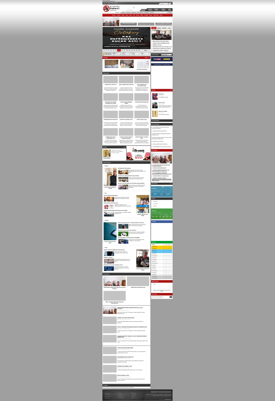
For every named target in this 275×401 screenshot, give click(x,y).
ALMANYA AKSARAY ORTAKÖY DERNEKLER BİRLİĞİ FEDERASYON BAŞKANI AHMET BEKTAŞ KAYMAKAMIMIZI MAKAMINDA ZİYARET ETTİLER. (162, 179)
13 (134, 50)
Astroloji (120, 393)
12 (131, 50)
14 (136, 50)
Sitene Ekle (107, 396)
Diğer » (161, 15)
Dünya (153, 28)
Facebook (134, 394)
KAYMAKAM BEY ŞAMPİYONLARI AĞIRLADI (162, 48)
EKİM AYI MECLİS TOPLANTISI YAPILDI (161, 41)
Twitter (133, 396)
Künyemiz (134, 393)
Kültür (130, 15)
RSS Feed (107, 398)
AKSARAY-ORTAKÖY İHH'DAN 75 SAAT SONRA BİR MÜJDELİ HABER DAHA (160, 171)
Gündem (114, 15)
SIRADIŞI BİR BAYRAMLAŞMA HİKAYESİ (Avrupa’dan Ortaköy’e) (161, 166)
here (114, 1)
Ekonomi (118, 15)
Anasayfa (107, 393)
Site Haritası (107, 394)
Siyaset (137, 15)
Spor (134, 15)
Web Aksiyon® (168, 399)
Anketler (120, 394)
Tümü (145, 50)
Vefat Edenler (156, 15)
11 (129, 50)
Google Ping (121, 396)
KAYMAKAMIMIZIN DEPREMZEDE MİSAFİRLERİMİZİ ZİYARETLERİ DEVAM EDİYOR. (162, 174)
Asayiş (150, 15)
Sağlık (123, 15)
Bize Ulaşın (134, 398)
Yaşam (126, 15)
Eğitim (142, 15)
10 (126, 50)
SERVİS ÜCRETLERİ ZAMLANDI (159, 168)
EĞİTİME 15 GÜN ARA (157, 45)
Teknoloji (146, 15)
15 (139, 50)
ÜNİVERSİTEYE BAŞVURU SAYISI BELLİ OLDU (162, 46)
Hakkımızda (121, 398)
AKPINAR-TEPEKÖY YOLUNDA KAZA (161, 175)
